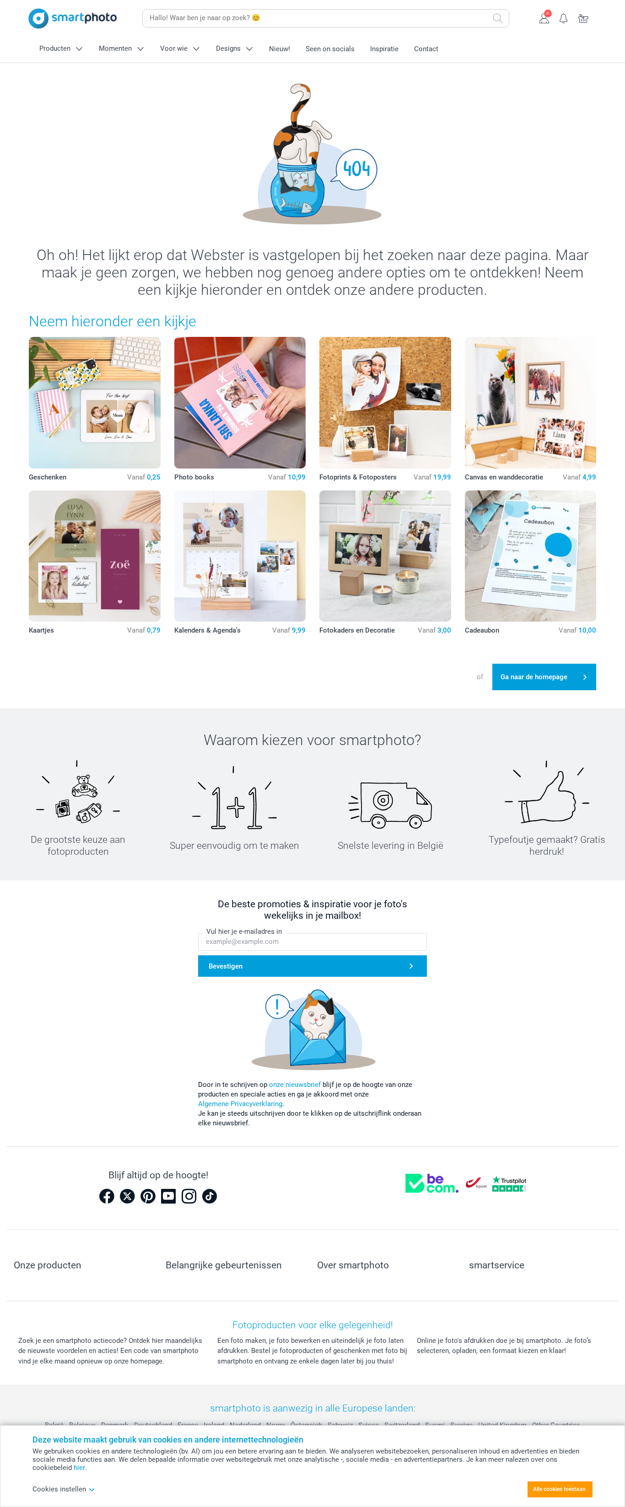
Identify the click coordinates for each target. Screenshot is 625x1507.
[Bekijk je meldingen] (564, 17)
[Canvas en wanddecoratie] (531, 403)
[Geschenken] (95, 403)
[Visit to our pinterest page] (147, 1196)
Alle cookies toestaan (559, 1489)
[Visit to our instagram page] (189, 1196)
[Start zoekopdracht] (497, 18)
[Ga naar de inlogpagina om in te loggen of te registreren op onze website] (544, 17)
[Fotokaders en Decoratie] (385, 556)
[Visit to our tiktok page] (209, 1196)
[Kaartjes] (95, 556)
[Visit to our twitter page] (127, 1196)
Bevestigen (225, 966)
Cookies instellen (59, 1489)
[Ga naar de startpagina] (72, 18)
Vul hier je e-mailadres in (244, 931)
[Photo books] (240, 403)
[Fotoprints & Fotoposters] (385, 403)
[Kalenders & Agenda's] (240, 556)
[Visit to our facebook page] (106, 1196)
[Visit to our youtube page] (168, 1196)
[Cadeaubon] (531, 556)
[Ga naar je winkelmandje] (583, 17)
